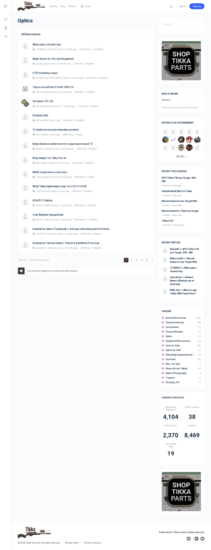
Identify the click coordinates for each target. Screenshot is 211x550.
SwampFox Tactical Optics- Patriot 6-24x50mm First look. (66, 243)
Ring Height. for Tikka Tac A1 (49, 158)
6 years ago (63, 191)
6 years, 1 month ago (61, 205)
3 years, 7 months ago (73, 78)
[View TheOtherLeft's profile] (25, 188)
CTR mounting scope (44, 73)
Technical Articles (175, 322)
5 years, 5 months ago (63, 148)
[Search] (171, 6)
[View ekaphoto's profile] (25, 174)
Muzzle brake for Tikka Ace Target (180, 211)
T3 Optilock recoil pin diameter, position (55, 129)
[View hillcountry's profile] (25, 117)
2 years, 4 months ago (60, 63)
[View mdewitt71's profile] (25, 231)
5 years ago (54, 120)
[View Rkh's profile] (25, 160)
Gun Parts (171, 359)
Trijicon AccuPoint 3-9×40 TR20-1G (53, 87)
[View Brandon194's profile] (25, 75)
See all (180, 156)
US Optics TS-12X (42, 101)
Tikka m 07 (167, 220)
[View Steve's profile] (25, 89)
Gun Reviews (172, 327)
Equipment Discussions (178, 341)
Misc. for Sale (173, 364)
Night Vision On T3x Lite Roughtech (53, 58)
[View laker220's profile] (25, 202)
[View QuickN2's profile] (25, 103)
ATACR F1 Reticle (42, 200)
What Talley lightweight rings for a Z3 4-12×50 (59, 186)
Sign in (182, 6)
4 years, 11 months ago (63, 106)
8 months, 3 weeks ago (65, 49)
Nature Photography (176, 373)
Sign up (197, 6)
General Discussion (176, 318)
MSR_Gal (175, 290)
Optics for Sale (173, 350)
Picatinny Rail (40, 115)
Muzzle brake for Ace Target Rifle (179, 201)
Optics (169, 336)
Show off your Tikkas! (177, 368)
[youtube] (202, 539)
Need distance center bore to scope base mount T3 (62, 143)
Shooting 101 (172, 382)
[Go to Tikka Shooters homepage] (31, 6)
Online (166, 100)
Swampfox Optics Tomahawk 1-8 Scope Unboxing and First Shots (71, 228)
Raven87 (174, 249)
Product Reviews (174, 331)
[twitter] (196, 539)
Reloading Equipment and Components (180, 354)
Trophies (170, 377)
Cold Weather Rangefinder (47, 214)
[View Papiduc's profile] (25, 146)
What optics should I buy (46, 44)
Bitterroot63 (176, 258)
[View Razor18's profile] (25, 131)
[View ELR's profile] (25, 46)
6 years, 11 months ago (66, 233)
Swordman (175, 277)
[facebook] (189, 539)
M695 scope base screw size (49, 172)
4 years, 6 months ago (61, 92)
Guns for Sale (173, 345)
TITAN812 (175, 268)
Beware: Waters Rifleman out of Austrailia (182, 280)
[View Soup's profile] (25, 60)
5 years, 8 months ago (59, 163)
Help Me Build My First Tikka (177, 191)
